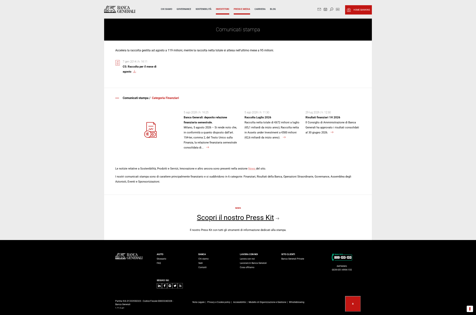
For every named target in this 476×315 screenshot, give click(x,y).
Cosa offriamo (247, 267)
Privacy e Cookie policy (218, 302)
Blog (273, 9)
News (252, 168)
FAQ (159, 263)
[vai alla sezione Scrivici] (319, 10)
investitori (222, 9)
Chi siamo (203, 259)
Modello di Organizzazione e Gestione (267, 302)
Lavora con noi (247, 259)
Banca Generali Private (292, 259)
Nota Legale (198, 302)
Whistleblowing (296, 302)
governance (184, 9)
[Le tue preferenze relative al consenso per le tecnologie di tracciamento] (470, 309)
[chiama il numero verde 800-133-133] (341, 257)
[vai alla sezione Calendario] (325, 10)
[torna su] (353, 304)
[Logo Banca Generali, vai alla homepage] (127, 9)
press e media (242, 9)
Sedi (200, 263)
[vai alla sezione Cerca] (331, 10)
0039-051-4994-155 (342, 269)
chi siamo (166, 9)
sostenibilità (203, 9)
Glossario (161, 259)
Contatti (202, 267)
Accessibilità (239, 302)
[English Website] (337, 10)
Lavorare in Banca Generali (253, 263)
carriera (260, 9)
